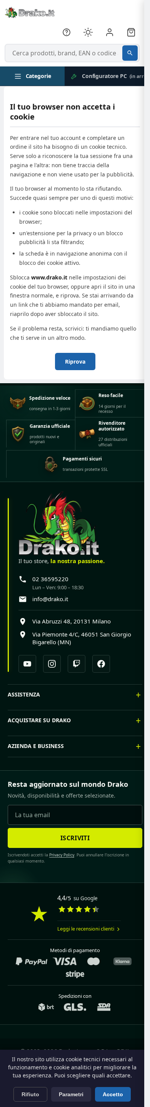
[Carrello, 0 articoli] (131, 32)
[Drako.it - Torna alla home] (30, 12)
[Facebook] (101, 664)
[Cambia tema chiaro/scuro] (88, 32)
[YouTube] (27, 664)
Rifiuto (30, 1094)
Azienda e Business (36, 750)
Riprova (75, 361)
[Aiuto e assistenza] (66, 32)
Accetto (113, 1094)
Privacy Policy (59, 859)
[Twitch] (76, 664)
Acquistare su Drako (39, 724)
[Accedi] (109, 32)
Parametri (71, 1094)
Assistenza (24, 698)
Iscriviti (72, 842)
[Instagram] (52, 664)
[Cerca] (130, 53)
